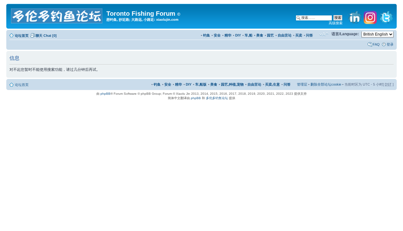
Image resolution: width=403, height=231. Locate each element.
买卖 (298, 35)
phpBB (105, 93)
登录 (390, 44)
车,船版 (201, 84)
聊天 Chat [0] (46, 35)
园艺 (270, 35)
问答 (309, 35)
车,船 (249, 35)
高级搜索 (336, 23)
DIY (238, 35)
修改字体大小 (323, 34)
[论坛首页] (57, 14)
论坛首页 (22, 35)
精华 (227, 35)
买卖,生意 (272, 84)
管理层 (302, 84)
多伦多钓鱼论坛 (217, 98)
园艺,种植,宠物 (232, 84)
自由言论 (285, 35)
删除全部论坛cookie (325, 84)
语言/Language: (345, 34)
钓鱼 (206, 35)
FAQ (376, 44)
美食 (259, 35)
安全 (217, 35)
